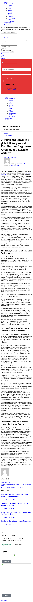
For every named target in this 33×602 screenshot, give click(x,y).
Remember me (7, 50)
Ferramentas (11, 21)
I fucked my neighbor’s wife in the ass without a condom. (14, 504)
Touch (9, 8)
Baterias (10, 10)
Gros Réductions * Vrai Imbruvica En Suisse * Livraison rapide (14, 495)
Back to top (4, 600)
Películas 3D (11, 18)
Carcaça (10, 12)
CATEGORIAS (8, 4)
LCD (9, 7)
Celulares (10, 20)
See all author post (6, 482)
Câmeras (10, 16)
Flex (9, 15)
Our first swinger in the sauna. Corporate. (16, 521)
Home (6, 133)
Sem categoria (8, 135)
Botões (10, 13)
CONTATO (7, 23)
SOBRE (6, 24)
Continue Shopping (12, 89)
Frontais (10, 5)
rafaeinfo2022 (21, 164)
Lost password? (5, 52)
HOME (6, 2)
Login (6, 37)
